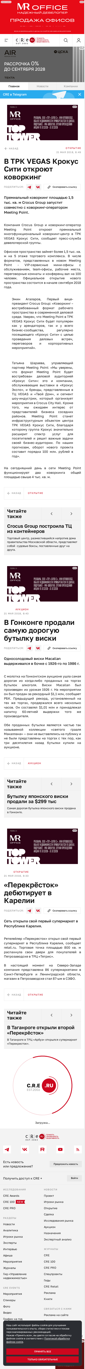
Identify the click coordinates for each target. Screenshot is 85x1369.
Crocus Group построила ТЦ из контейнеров (39, 528)
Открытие (73, 148)
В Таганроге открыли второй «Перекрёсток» (41, 1030)
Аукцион (22, 609)
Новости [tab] (42, 86)
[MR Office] (42, 17)
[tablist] (42, 86)
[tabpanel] (42, 609)
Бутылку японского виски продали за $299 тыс (37, 799)
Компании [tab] (71, 86)
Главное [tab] (14, 86)
